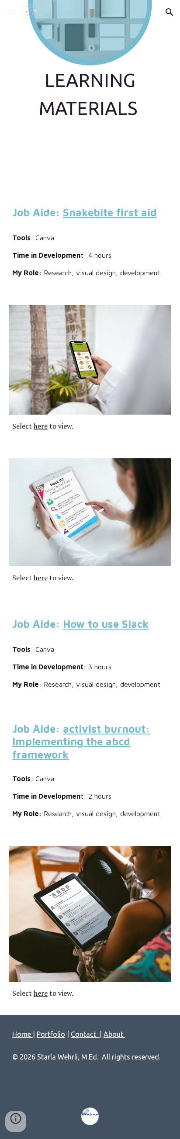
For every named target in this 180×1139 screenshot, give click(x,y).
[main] (90, 93)
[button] (10, 12)
